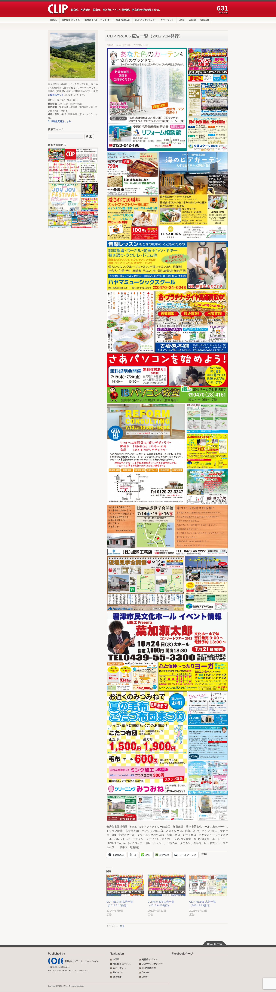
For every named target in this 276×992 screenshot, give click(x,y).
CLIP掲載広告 (123, 20)
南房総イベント (150, 959)
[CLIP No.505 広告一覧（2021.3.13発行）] (208, 885)
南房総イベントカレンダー (98, 20)
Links (182, 20)
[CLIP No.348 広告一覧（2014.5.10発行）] (125, 885)
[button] (146, 100)
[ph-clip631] (73, 55)
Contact (204, 20)
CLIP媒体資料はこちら (59, 121)
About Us (118, 972)
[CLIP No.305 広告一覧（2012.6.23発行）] (166, 885)
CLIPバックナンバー (145, 20)
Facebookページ (182, 953)
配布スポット (57, 95)
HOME (53, 20)
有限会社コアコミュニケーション (81, 961)
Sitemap (117, 976)
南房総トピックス (71, 20)
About (192, 20)
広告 (122, 926)
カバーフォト (167, 20)
